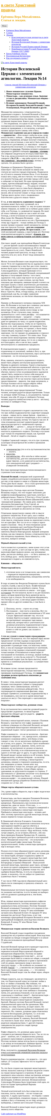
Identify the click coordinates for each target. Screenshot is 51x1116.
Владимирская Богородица (18, 56)
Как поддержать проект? (17, 58)
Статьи (9, 33)
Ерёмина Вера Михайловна (18, 30)
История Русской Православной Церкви (30, 47)
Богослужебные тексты (16, 53)
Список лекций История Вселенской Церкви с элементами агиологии (25, 86)
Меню (4, 26)
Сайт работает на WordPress (13, 1114)
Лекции (9, 35)
